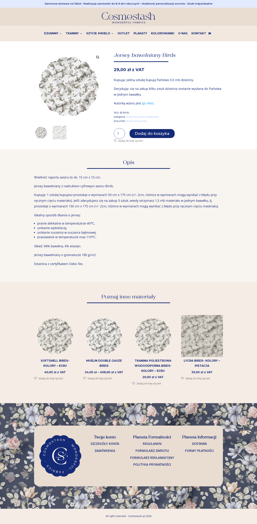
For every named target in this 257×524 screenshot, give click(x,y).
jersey (143, 121)
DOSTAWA (199, 444)
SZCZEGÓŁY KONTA (105, 444)
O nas (183, 33)
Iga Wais (148, 103)
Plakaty (140, 33)
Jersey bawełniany (148, 116)
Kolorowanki (162, 33)
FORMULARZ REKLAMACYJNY (152, 458)
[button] (98, 57)
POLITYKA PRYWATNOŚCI (152, 464)
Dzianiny (51, 33)
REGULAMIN (152, 444)
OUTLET (123, 33)
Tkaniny (72, 33)
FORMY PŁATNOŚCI (199, 451)
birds (129, 121)
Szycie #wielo (98, 33)
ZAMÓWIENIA (105, 451)
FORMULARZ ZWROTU (152, 451)
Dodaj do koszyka (152, 133)
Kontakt (198, 33)
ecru (136, 121)
